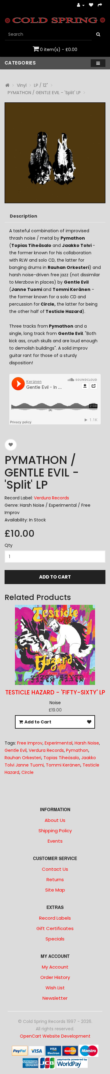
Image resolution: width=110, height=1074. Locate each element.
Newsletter (55, 998)
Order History (55, 977)
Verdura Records (51, 498)
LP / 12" (41, 85)
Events (55, 841)
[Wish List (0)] (91, 5)
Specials (55, 939)
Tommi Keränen (63, 765)
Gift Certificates (55, 928)
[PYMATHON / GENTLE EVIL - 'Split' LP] (55, 152)
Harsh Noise (87, 743)
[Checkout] (100, 5)
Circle (27, 772)
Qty (9, 545)
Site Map (55, 890)
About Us (55, 820)
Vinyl (22, 85)
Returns (55, 879)
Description (23, 216)
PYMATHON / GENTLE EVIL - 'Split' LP (44, 93)
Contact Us (55, 869)
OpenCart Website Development (55, 1036)
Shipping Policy (55, 830)
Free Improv (29, 743)
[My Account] (81, 5)
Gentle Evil (16, 750)
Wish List (55, 987)
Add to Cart (55, 577)
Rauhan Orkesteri (23, 758)
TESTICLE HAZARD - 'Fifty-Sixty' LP (55, 692)
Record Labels (55, 918)
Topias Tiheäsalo (61, 758)
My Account (55, 967)
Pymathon (77, 750)
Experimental (58, 743)
